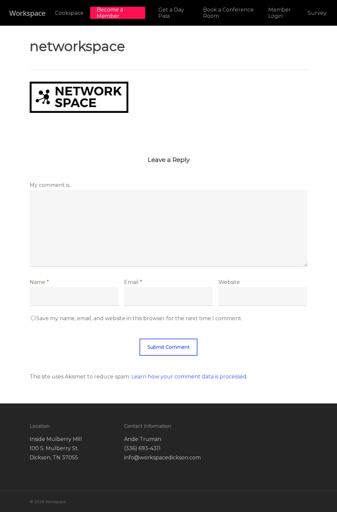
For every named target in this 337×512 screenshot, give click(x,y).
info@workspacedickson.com (162, 457)
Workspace (27, 12)
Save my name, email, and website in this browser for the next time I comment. (139, 318)
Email (133, 282)
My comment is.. (50, 185)
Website (229, 282)
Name (39, 282)
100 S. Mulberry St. (55, 448)
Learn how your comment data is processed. (189, 376)
